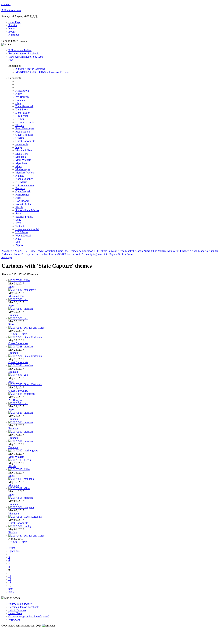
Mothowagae (22, 169)
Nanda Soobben (24, 178)
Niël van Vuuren (24, 185)
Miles (18, 166)
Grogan (19, 137)
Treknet (19, 226)
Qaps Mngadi (22, 191)
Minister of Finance (178, 250)
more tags (6, 257)
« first (11, 547)
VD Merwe (21, 232)
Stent (18, 213)
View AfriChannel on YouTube (25, 56)
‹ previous (13, 550)
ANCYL (24, 250)
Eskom (103, 250)
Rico (18, 197)
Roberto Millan (23, 204)
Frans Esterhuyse (24, 128)
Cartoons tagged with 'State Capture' (28, 616)
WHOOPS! (14, 619)
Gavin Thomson (24, 134)
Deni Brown (22, 109)
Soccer (70, 254)
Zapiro (19, 244)
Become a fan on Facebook (23, 53)
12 (9, 579)
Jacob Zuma (143, 250)
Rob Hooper (22, 200)
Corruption (49, 250)
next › (11, 588)
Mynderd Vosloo (24, 172)
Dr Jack (19, 118)
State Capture (110, 254)
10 (9, 573)
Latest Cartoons (17, 610)
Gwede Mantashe (126, 250)
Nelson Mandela (199, 250)
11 (9, 576)
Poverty (25, 254)
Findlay (19, 125)
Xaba (18, 238)
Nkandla (213, 250)
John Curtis (21, 144)
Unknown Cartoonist (27, 229)
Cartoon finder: (10, 40)
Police (17, 254)
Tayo (18, 222)
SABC (62, 254)
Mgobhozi (21, 163)
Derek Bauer (22, 112)
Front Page (14, 22)
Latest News (15, 613)
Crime (59, 250)
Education (87, 250)
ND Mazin (21, 181)
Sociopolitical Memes (27, 210)
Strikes (122, 254)
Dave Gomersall (24, 106)
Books (12, 31)
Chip (18, 103)
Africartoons (22, 90)
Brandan (20, 100)
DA (66, 250)
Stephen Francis (24, 216)
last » (11, 591)
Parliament (7, 254)
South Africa (82, 254)
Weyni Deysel (23, 235)
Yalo (17, 241)
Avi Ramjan (22, 96)
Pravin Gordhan (39, 254)
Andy (18, 93)
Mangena (20, 156)
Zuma (130, 254)
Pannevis (20, 188)
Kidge (18, 147)
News (11, 28)
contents (5, 4)
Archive (12, 25)
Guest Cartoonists (25, 141)
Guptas (112, 250)
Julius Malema (159, 250)
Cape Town (36, 250)
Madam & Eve (23, 150)
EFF (96, 250)
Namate (19, 175)
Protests (53, 254)
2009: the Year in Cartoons (30, 68)
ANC (16, 250)
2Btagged (6, 250)
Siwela (19, 207)
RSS (10, 59)
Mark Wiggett (23, 159)
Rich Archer (22, 194)
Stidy (18, 219)
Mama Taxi (21, 153)
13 (9, 582)
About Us (13, 34)
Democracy (74, 250)
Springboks (95, 254)
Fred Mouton (22, 131)
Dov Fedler (21, 115)
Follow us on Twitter (19, 50)
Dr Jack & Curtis (24, 122)
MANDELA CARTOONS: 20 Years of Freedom (42, 72)
